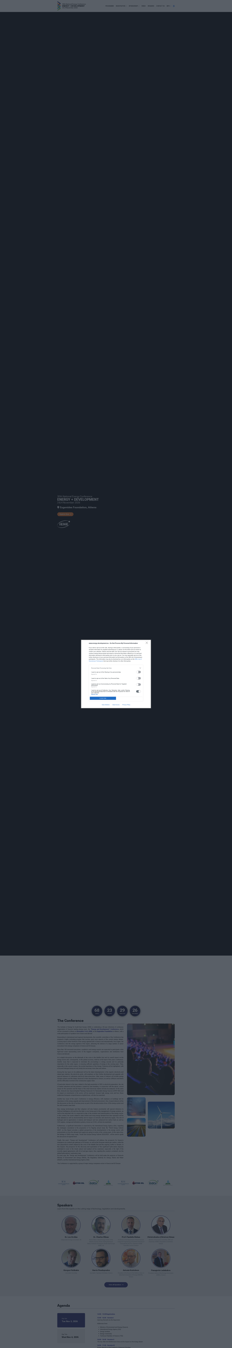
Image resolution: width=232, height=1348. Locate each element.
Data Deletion (106, 704)
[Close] (147, 643)
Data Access (116, 704)
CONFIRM (103, 698)
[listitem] (116, 668)
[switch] (138, 672)
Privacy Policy (126, 704)
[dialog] (116, 674)
